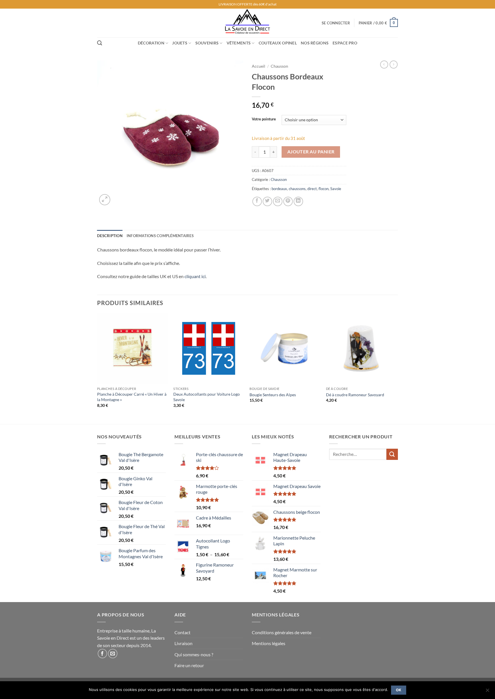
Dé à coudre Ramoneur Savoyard (355, 394)
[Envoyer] (392, 454)
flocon (324, 188)
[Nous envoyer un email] (112, 653)
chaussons (297, 188)
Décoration (151, 42)
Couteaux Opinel (278, 42)
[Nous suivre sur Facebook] (102, 653)
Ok (399, 690)
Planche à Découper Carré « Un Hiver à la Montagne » (131, 397)
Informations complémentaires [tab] (160, 235)
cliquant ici (195, 276)
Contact (182, 632)
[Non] (487, 691)
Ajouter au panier (311, 151)
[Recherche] (99, 43)
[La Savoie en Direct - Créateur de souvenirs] (247, 23)
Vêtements (239, 42)
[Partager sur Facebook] (257, 201)
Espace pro (345, 42)
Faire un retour (189, 665)
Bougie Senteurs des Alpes (273, 394)
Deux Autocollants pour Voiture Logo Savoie (206, 397)
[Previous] (97, 368)
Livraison (183, 643)
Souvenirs (207, 42)
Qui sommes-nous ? (193, 654)
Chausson (279, 66)
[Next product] (384, 64)
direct (312, 188)
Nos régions (315, 42)
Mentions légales (268, 643)
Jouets (179, 42)
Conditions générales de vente (281, 632)
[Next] (396, 368)
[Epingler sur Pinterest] (288, 201)
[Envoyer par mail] (277, 201)
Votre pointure (264, 119)
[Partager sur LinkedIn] (298, 201)
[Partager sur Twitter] (267, 201)
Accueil (258, 66)
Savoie (335, 188)
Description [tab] (110, 235)
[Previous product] (394, 64)
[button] (336, 23)
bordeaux (279, 188)
